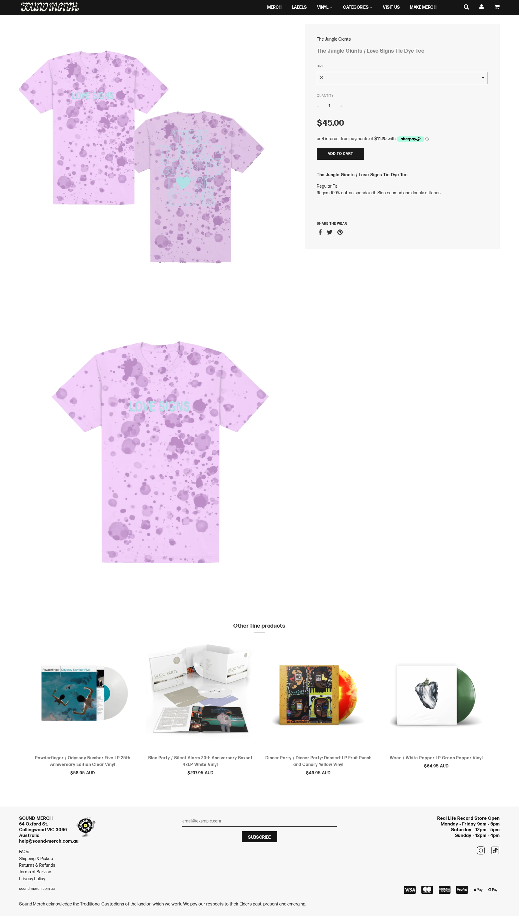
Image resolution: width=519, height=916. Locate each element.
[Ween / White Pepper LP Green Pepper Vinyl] (436, 696)
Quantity (325, 96)
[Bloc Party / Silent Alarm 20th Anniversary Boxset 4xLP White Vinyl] (200, 696)
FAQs (24, 851)
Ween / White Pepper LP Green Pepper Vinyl (436, 758)
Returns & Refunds (37, 865)
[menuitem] (274, 8)
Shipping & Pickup (36, 858)
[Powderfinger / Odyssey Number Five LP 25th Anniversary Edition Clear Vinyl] (82, 696)
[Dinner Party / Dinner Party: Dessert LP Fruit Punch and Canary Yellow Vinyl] (318, 696)
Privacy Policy (32, 878)
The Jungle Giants (334, 39)
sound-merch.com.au (37, 889)
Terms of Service (35, 872)
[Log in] (481, 7)
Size (320, 66)
